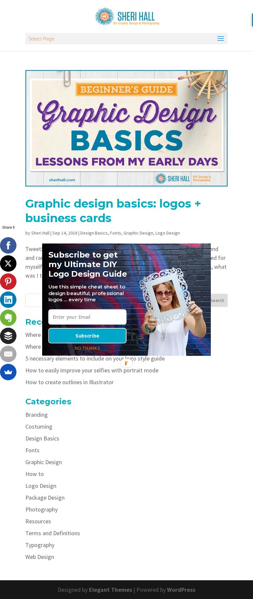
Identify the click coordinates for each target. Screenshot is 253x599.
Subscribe (87, 335)
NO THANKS (87, 348)
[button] (89, 264)
